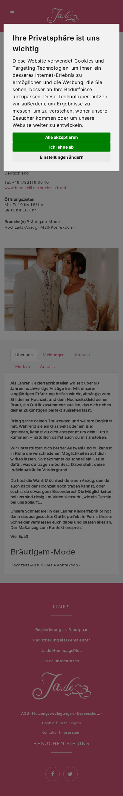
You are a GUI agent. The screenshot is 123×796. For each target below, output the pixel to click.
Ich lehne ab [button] (61, 146)
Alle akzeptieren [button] (61, 137)
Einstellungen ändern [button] (62, 157)
